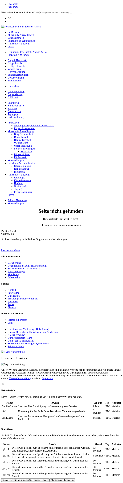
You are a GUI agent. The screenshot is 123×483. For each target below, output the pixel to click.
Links (10, 322)
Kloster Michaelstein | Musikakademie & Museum (33, 332)
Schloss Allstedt (16, 346)
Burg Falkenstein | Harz (20, 337)
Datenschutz (14, 295)
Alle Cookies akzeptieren (62, 480)
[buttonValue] (71, 13)
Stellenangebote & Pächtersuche (24, 268)
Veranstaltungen (16, 203)
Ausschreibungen (16, 271)
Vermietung (13, 274)
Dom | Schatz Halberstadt (20, 340)
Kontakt (12, 290)
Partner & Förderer (17, 319)
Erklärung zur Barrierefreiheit (22, 298)
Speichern (7, 480)
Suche (11, 304)
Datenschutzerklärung (20, 378)
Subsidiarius (14, 277)
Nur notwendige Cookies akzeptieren (31, 480)
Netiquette (13, 301)
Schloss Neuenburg (17, 200)
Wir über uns (14, 262)
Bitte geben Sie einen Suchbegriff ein (20, 12)
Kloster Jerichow (16, 335)
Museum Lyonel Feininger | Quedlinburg (28, 343)
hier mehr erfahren (10, 250)
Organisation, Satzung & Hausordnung (27, 265)
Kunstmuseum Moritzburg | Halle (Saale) (28, 329)
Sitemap (12, 307)
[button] (9, 231)
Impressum (13, 292)
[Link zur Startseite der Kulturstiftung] (13, 352)
